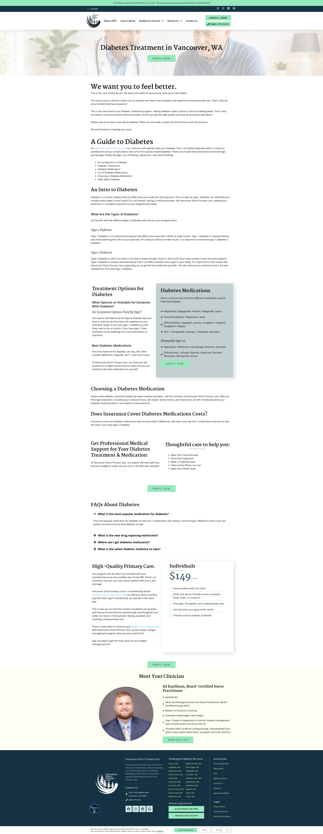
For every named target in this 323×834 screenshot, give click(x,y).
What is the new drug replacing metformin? (128, 535)
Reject (204, 830)
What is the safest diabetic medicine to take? (129, 549)
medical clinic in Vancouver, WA (109, 594)
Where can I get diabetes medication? (124, 542)
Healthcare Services (149, 21)
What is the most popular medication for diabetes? (133, 514)
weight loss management (145, 626)
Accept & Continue (185, 830)
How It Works (127, 21)
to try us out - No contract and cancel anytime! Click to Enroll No (161, 3)
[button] (161, 513)
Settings (219, 830)
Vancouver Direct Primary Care (110, 148)
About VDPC (110, 21)
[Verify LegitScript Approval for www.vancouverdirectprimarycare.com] (94, 808)
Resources (173, 21)
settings (160, 831)
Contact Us (191, 21)
